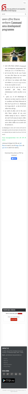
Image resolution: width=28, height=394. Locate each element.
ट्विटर (20, 145)
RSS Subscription (8, 364)
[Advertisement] (14, 39)
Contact (5, 358)
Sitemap (6, 362)
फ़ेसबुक (17, 145)
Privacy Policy (7, 366)
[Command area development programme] (14, 54)
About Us (6, 360)
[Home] (4, 5)
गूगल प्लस (4, 148)
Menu (25, 3)
